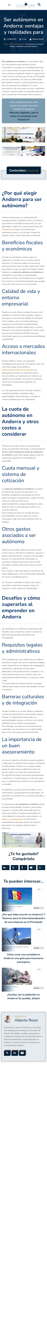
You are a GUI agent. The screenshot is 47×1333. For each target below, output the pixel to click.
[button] (39, 5)
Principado (7, 229)
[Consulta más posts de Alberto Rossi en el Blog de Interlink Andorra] (22, 1053)
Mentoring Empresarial (16, 44)
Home (6, 44)
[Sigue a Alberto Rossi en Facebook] (7, 1053)
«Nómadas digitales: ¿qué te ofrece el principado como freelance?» (23, 116)
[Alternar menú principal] (9, 5)
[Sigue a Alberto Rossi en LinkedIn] (15, 1053)
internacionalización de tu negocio (17, 370)
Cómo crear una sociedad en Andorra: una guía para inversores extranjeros (23, 958)
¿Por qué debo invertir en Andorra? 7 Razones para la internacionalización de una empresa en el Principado (23, 918)
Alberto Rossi (37, 39)
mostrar (32, 170)
